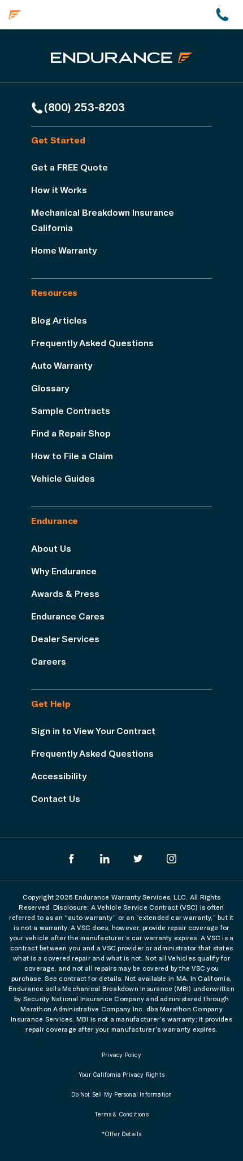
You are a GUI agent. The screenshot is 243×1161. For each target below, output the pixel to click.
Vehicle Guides (63, 478)
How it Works (59, 189)
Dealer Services (65, 638)
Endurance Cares (68, 615)
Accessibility (58, 775)
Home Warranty (64, 250)
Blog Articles (59, 320)
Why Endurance (64, 570)
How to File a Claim (72, 455)
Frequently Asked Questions (92, 342)
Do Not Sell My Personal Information (121, 1094)
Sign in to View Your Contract (93, 730)
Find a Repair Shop (71, 432)
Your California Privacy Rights (121, 1074)
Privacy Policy (121, 1054)
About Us (51, 548)
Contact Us (55, 798)
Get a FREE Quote (69, 167)
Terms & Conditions (121, 1114)
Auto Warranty (61, 365)
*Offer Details (122, 1134)
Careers (48, 661)
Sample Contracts (70, 410)
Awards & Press (65, 593)
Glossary (50, 387)
